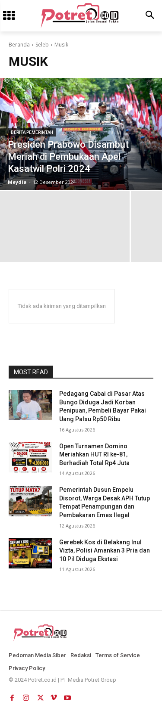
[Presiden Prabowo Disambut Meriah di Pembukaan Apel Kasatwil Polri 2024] (81, 134)
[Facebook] (12, 695)
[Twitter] (39, 695)
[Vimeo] (53, 695)
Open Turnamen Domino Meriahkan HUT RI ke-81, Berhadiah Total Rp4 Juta (94, 454)
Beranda (19, 44)
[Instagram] (25, 695)
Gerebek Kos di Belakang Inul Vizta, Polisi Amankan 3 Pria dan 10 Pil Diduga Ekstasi (104, 550)
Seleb (42, 44)
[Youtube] (67, 695)
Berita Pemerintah (32, 132)
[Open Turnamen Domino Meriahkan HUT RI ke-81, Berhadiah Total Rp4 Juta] (30, 457)
